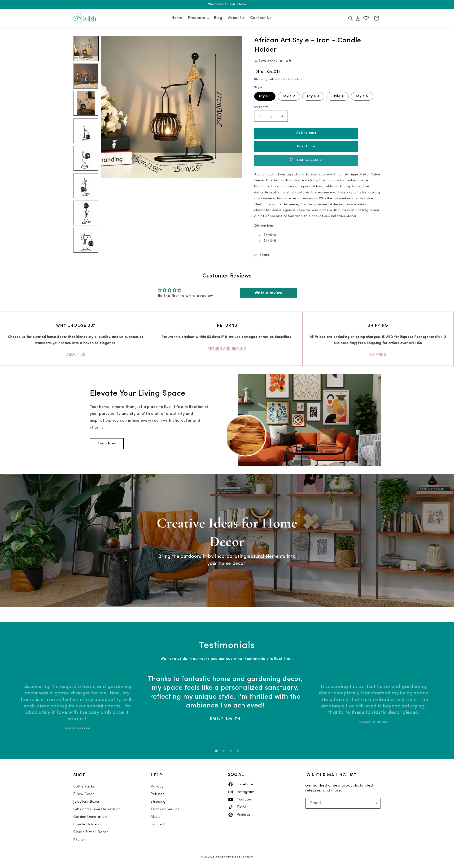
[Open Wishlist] (366, 18)
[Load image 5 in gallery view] (85, 158)
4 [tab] (237, 751)
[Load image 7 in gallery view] (85, 212)
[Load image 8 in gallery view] (85, 240)
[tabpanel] (225, 707)
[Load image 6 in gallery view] (85, 185)
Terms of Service (165, 809)
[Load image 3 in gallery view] (85, 103)
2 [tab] (223, 751)
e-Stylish (219, 857)
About (156, 816)
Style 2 (289, 96)
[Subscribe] (375, 803)
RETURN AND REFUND (227, 349)
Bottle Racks (83, 786)
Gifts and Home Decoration (97, 809)
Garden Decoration (90, 816)
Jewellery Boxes (86, 801)
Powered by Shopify (239, 857)
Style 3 (313, 96)
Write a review (268, 293)
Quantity (261, 106)
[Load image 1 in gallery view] (85, 48)
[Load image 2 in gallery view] (85, 76)
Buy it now (306, 146)
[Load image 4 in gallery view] (85, 130)
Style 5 (362, 96)
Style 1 (265, 96)
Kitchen (79, 839)
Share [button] (265, 255)
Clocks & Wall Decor (90, 832)
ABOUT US (75, 355)
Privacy (157, 786)
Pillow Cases (83, 794)
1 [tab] (216, 751)
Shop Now (106, 443)
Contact (157, 824)
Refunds (157, 794)
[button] (198, 18)
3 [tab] (230, 751)
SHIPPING (378, 355)
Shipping (261, 79)
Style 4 (338, 96)
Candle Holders (86, 824)
